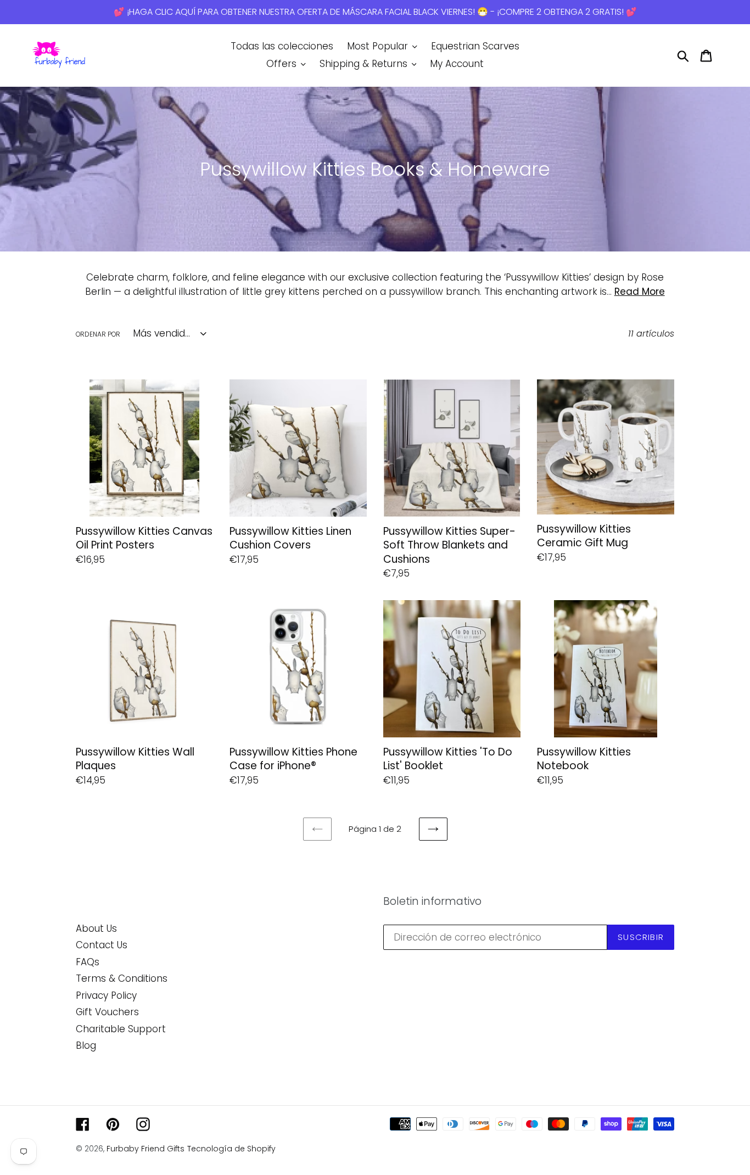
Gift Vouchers (107, 1012)
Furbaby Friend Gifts (145, 1148)
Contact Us (101, 945)
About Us (96, 928)
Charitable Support (121, 1029)
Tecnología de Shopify (231, 1148)
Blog (86, 1045)
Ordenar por (98, 334)
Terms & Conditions (121, 978)
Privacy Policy (106, 995)
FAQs (87, 962)
